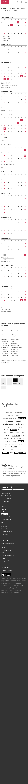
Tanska (7, 447)
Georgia (7, 427)
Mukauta (4, 547)
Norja (22, 435)
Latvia (17, 432)
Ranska (20, 438)
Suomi (14, 444)
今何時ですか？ (4, 590)
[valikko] (26, 2)
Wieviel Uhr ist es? (13, 588)
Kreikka (4, 432)
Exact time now (6, 493)
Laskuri (3, 509)
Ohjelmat (4, 526)
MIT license (5, 362)
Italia (20, 427)
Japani (14, 430)
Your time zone (6, 498)
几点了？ (13, 583)
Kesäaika (4, 504)
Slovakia (7, 444)
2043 (11, 17)
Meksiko (16, 435)
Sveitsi (20, 444)
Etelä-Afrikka (8, 424)
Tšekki (21, 447)
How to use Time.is (7, 555)
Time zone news (6, 531)
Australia (10, 415)
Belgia (17, 415)
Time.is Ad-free (6, 550)
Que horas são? (19, 587)
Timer (3, 512)
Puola (13, 438)
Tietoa (3, 558)
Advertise (4, 565)
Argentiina (18, 413)
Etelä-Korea (20, 424)
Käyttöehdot (5, 567)
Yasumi (13, 360)
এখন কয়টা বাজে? (4, 587)
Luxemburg (6, 435)
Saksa (20, 441)
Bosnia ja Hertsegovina (9, 418)
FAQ (2, 553)
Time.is (5, 1)
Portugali (6, 438)
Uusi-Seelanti (21, 449)
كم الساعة (23, 585)
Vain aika (4, 506)
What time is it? (5, 583)
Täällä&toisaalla (6, 496)
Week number (6, 519)
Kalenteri (4, 514)
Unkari (13, 449)
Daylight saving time (8, 85)
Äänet (3, 522)
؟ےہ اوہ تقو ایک (4, 592)
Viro (11, 452)
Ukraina (5, 450)
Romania (7, 441)
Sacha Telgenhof (21, 360)
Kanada (20, 430)
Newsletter (5, 534)
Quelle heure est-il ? (15, 585)
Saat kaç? (11, 590)
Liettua (23, 432)
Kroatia (11, 432)
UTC (2, 538)
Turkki (14, 447)
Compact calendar (7, 517)
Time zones (5, 501)
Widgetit (4, 529)
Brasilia (21, 418)
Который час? (11, 587)
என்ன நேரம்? (18, 590)
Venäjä (5, 453)
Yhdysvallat (20, 453)
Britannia (9, 421)
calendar (13, 10)
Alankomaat (9, 412)
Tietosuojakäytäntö (7, 570)
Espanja (18, 421)
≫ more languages (14, 592)
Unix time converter (7, 543)
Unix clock (4, 541)
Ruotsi (14, 11)
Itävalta (6, 429)
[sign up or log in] (21, 2)
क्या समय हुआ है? (19, 583)
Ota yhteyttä (5, 561)
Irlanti (14, 427)
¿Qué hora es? (5, 585)
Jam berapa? (4, 588)
